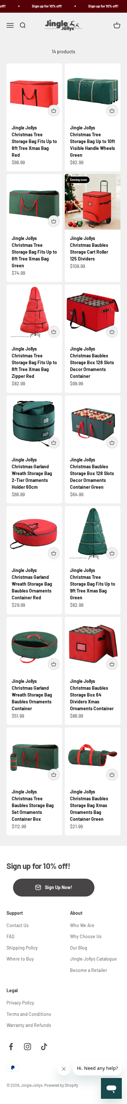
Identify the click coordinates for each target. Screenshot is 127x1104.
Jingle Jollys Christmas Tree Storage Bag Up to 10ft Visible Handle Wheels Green (92, 141)
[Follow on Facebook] (11, 1046)
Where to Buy (20, 959)
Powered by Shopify (61, 1085)
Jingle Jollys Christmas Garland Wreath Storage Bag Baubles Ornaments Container (32, 694)
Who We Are (82, 925)
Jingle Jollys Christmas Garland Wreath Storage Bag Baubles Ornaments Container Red (32, 583)
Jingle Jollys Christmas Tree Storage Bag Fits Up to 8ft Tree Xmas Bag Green (34, 251)
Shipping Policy (22, 948)
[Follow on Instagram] (27, 1046)
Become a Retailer (88, 970)
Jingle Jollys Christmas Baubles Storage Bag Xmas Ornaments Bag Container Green (89, 805)
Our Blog (78, 948)
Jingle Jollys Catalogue (93, 959)
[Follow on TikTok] (44, 1046)
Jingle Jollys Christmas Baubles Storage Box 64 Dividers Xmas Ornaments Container (92, 694)
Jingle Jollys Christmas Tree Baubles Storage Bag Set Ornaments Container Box (33, 805)
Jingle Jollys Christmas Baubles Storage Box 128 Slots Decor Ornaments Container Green (92, 473)
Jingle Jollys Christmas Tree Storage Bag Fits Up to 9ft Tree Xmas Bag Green (92, 583)
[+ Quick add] (54, 110)
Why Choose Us (86, 936)
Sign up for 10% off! (44, 6)
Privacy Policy (20, 1002)
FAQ (10, 936)
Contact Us (18, 925)
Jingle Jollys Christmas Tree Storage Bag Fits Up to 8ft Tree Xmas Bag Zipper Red (34, 362)
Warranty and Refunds (29, 1025)
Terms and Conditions (29, 1014)
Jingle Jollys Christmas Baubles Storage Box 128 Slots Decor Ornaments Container (92, 362)
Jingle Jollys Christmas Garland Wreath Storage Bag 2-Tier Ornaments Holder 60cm (32, 473)
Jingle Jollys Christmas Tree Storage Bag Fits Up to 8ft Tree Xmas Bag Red (34, 141)
